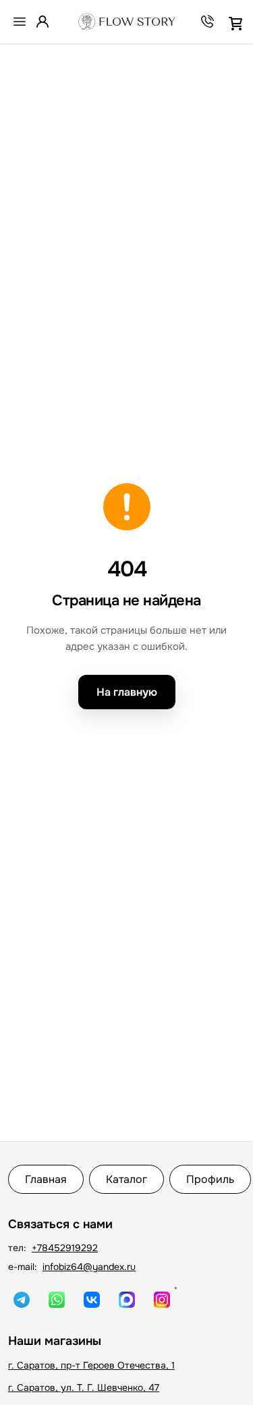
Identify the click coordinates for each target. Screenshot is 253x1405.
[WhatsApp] (56, 1299)
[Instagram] (161, 1299)
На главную (126, 692)
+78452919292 (65, 1248)
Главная (46, 1179)
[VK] (91, 1299)
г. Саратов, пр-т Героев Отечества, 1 (91, 1365)
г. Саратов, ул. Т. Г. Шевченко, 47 (83, 1387)
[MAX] (126, 1299)
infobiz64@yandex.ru (89, 1267)
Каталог (126, 1179)
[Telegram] (21, 1299)
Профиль (210, 1179)
